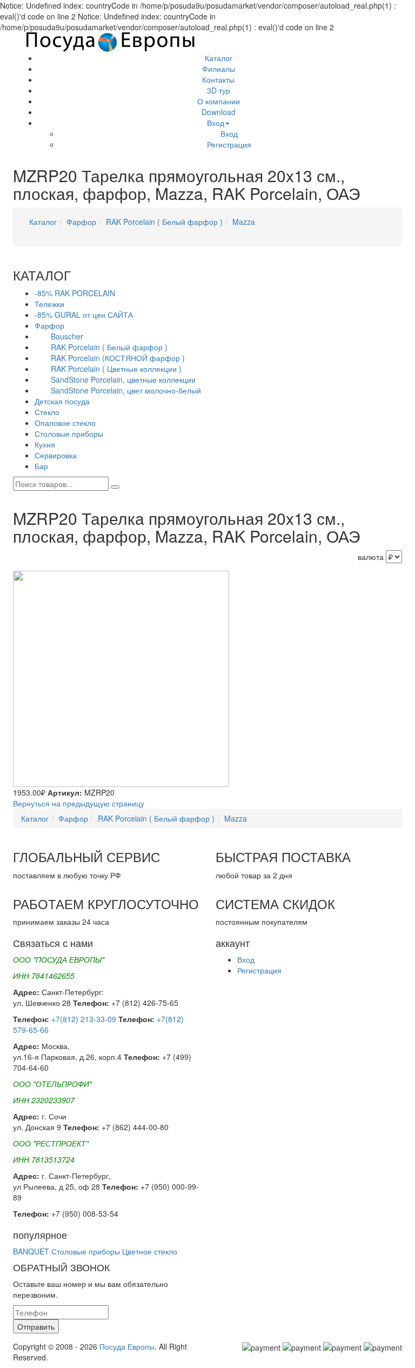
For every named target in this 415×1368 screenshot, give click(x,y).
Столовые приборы (69, 433)
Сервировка (56, 455)
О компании (218, 101)
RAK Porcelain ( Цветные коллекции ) (116, 368)
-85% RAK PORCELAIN (75, 293)
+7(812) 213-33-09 (83, 1018)
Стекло (47, 411)
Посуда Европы (127, 1346)
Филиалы (218, 68)
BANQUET (31, 1251)
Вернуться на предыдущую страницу (78, 803)
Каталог (218, 57)
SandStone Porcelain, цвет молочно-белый (126, 390)
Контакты (218, 79)
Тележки (49, 303)
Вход (215, 122)
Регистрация (229, 144)
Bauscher (67, 336)
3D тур (218, 90)
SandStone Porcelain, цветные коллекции (123, 379)
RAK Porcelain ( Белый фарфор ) (164, 221)
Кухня (45, 444)
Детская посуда (62, 401)
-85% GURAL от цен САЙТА (84, 314)
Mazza (243, 221)
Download (219, 111)
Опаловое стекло (65, 422)
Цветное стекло (149, 1251)
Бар (41, 466)
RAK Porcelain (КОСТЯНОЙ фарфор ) (118, 357)
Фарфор (81, 221)
